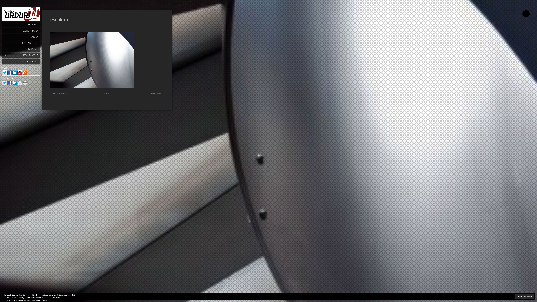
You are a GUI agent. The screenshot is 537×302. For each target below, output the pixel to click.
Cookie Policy (55, 297)
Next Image (156, 93)
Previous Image (60, 93)
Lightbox (107, 93)
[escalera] (92, 87)
